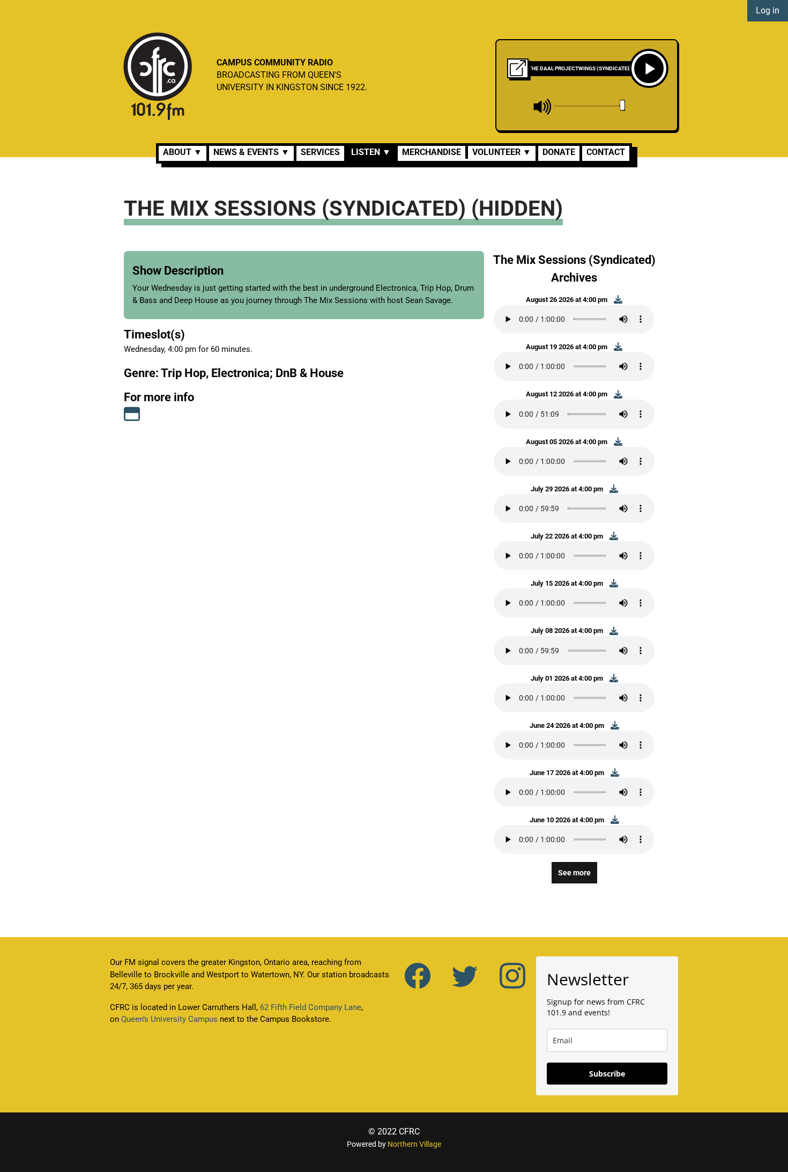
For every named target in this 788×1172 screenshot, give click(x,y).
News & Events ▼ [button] (251, 152)
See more (574, 872)
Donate (558, 152)
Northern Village (414, 1144)
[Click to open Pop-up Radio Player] (518, 67)
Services (320, 152)
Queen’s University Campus (169, 1019)
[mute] (543, 107)
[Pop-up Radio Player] (518, 68)
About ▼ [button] (182, 152)
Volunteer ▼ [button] (501, 152)
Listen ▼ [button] (371, 152)
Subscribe (607, 1073)
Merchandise (431, 152)
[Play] (648, 68)
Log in (767, 10)
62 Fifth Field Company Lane (310, 1007)
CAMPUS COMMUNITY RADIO (275, 62)
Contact (605, 152)
